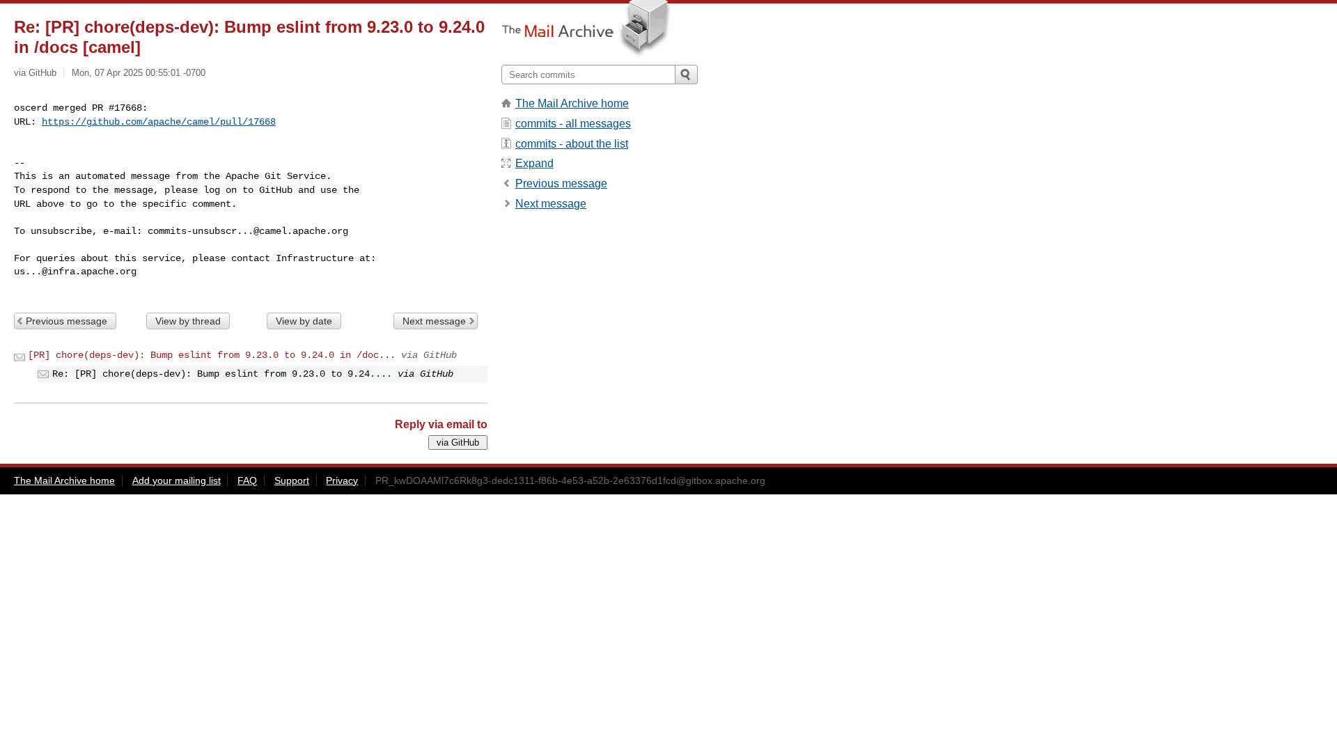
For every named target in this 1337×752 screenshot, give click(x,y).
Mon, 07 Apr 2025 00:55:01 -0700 (138, 73)
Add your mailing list (176, 480)
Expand (534, 163)
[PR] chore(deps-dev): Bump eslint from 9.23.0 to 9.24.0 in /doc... (212, 355)
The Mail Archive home (572, 103)
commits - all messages (573, 124)
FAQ (247, 480)
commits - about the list (571, 144)
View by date (304, 321)
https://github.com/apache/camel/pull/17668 (159, 121)
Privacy (342, 480)
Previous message (66, 321)
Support (291, 480)
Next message (434, 321)
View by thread (188, 321)
